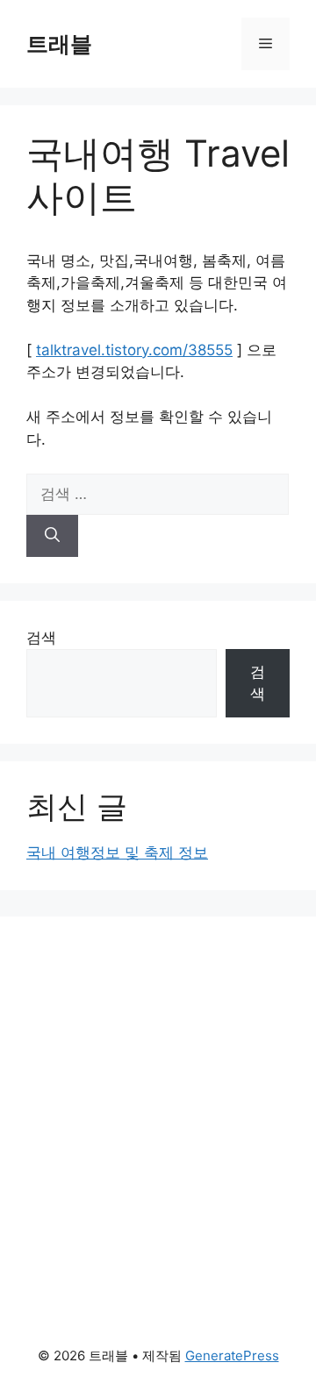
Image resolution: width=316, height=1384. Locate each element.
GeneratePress (232, 1355)
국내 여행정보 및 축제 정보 (117, 852)
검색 (41, 637)
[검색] (52, 536)
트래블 (59, 44)
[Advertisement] (158, 1074)
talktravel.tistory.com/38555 (134, 350)
